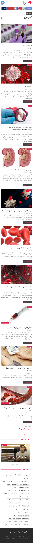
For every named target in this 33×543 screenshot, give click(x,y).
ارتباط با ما (9, 532)
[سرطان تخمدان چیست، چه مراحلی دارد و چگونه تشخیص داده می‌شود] (16, 114)
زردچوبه (7, 493)
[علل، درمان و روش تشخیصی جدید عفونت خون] (16, 395)
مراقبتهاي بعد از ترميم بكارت (23, 512)
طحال (8, 500)
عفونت (27, 503)
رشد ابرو (27, 493)
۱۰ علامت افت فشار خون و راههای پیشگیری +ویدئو (17, 369)
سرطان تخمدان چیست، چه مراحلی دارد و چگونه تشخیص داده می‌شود (18, 128)
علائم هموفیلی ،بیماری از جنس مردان (19, 327)
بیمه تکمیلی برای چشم (24, 434)
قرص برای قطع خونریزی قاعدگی (16, 506)
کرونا (16, 524)
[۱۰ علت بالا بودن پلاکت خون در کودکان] (16, 274)
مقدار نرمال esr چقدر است (23, 515)
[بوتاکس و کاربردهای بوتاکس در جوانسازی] (15, 453)
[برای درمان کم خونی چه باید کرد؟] (16, 235)
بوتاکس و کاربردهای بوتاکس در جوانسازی (16, 458)
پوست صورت (26, 524)
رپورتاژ (22, 493)
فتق (10, 503)
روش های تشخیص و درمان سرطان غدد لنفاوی (16, 210)
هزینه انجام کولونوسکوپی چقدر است (21, 518)
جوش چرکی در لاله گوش (24, 487)
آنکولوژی (29, 24)
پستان (15, 521)
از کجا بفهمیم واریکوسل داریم (23, 481)
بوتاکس (14, 484)
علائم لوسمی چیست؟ (25, 86)
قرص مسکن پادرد (25, 509)
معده (14, 512)
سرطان (29, 106)
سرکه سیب (27, 497)
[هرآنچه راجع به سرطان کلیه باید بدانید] (16, 157)
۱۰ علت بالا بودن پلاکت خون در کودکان (19, 287)
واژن (10, 518)
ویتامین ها (27, 521)
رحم (9, 490)
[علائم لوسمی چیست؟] (16, 74)
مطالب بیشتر (28, 426)
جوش (8, 484)
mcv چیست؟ (27, 45)
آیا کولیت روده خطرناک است (23, 478)
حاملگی (14, 487)
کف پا (11, 524)
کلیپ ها (24, 532)
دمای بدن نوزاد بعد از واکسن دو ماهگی (20, 490)
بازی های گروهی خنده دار (23, 484)
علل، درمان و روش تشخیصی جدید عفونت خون (18, 408)
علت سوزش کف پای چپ (18, 503)
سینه (21, 497)
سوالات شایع (17, 532)
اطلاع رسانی (11, 481)
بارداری (5, 481)
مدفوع (17, 509)
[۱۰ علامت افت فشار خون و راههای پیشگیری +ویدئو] (16, 356)
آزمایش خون (26, 475)
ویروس (20, 521)
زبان (12, 493)
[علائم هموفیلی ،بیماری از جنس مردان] (16, 315)
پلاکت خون (9, 521)
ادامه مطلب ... (27, 61)
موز (14, 515)
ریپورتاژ (16, 493)
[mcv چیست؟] (16, 33)
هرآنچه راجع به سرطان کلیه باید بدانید (19, 170)
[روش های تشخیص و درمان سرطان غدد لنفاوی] (16, 198)
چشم (20, 524)
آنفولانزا (19, 475)
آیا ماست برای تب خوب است (9, 475)
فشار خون (27, 506)
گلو (6, 524)
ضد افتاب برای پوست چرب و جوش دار (20, 500)
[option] (15, 454)
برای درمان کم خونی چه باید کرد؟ (21, 248)
